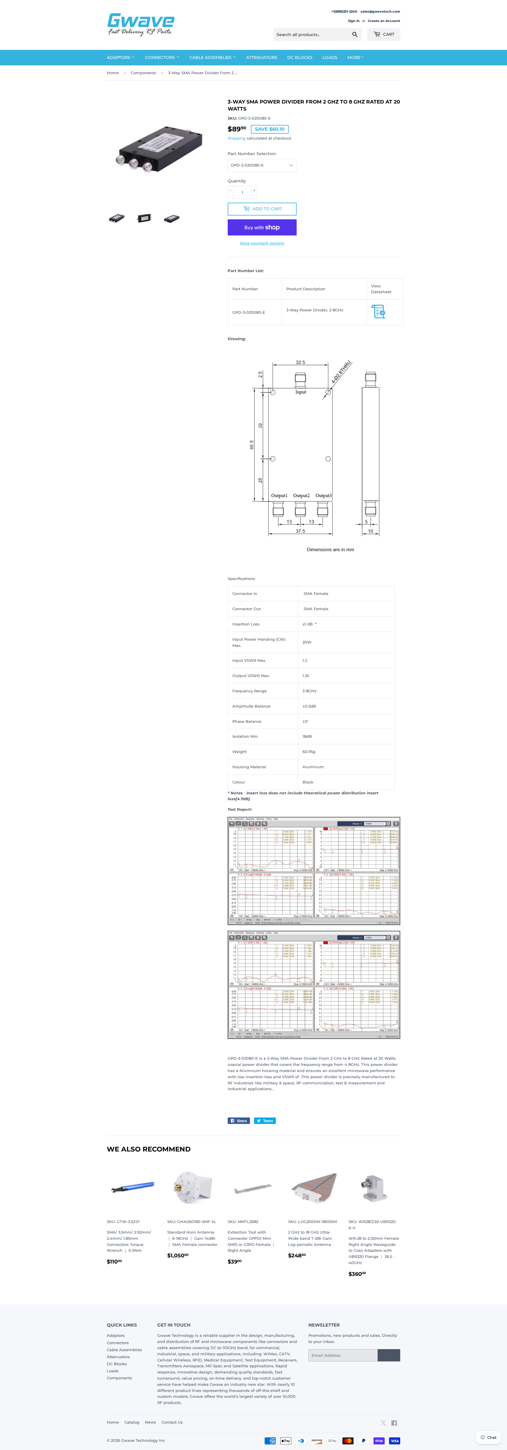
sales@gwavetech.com (380, 11)
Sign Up (388, 1355)
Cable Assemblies (211, 57)
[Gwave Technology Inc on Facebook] (394, 1424)
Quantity (237, 181)
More (353, 57)
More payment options (262, 243)
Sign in (354, 21)
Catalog (131, 1422)
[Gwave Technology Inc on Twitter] (383, 1425)
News (150, 1422)
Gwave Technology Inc (143, 1440)
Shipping (237, 138)
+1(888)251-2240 (344, 11)
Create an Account (384, 21)
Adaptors (119, 57)
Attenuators (261, 57)
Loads (329, 57)
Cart (388, 34)
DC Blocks (299, 57)
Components (143, 72)
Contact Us (172, 1422)
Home (113, 72)
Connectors (160, 57)
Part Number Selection (252, 153)
